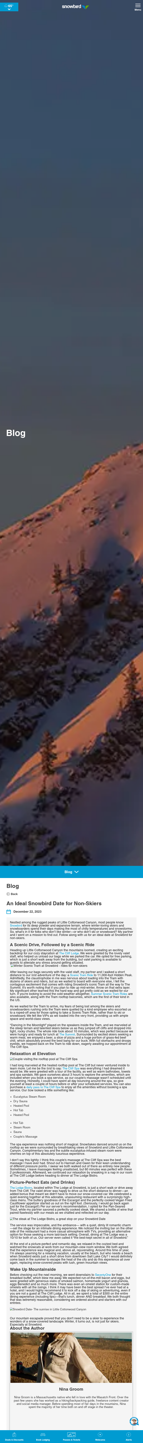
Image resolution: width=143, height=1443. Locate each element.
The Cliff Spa (70, 1068)
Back (14, 894)
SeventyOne (103, 1275)
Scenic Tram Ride (81, 975)
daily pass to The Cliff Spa (43, 1087)
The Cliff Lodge (69, 953)
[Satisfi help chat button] (134, 1421)
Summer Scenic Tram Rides (109, 994)
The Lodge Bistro (21, 1187)
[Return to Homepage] (75, 7)
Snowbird (16, 925)
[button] (42, 1436)
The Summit (67, 1034)
